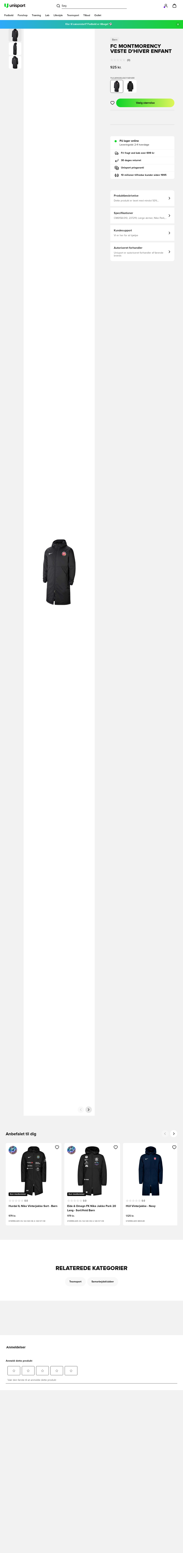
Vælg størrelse (145, 102)
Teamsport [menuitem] (73, 15)
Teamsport (75, 1281)
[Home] (14, 6)
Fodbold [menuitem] (8, 15)
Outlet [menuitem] (97, 15)
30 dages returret (131, 160)
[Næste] (88, 1109)
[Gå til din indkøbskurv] (174, 5)
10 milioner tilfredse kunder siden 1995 (144, 175)
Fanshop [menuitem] (23, 15)
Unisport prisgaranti (132, 167)
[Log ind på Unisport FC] (166, 5)
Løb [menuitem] (47, 15)
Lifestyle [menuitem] (58, 15)
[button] (15, 48)
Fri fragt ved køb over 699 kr (137, 153)
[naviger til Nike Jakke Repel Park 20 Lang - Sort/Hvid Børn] (130, 86)
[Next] (173, 1133)
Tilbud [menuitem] (86, 15)
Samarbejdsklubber (103, 1281)
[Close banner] (178, 24)
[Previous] (165, 1133)
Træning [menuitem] (36, 15)
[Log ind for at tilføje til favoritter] (112, 103)
